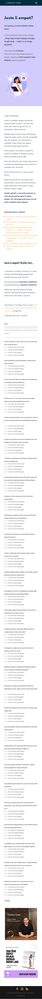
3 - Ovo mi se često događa (14, 352)
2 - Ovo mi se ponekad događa (15, 350)
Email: (6, 324)
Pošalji (7, 900)
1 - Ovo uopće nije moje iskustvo (15, 347)
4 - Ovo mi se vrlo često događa (15, 355)
